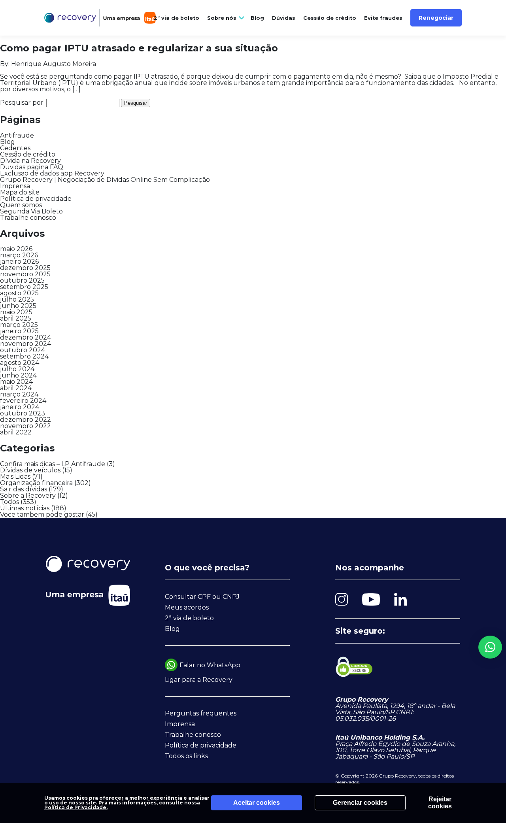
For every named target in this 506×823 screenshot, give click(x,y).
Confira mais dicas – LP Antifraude (52, 464)
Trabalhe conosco (28, 217)
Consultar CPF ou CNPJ (202, 596)
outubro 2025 (22, 280)
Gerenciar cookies (360, 802)
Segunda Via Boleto (31, 211)
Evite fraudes (383, 18)
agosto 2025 (19, 293)
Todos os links (186, 756)
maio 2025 (16, 312)
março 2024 (19, 394)
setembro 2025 (24, 287)
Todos (9, 502)
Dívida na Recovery (30, 160)
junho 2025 (18, 306)
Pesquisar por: (22, 102)
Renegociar (436, 17)
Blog (257, 18)
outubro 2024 (22, 350)
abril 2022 (16, 432)
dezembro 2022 (25, 419)
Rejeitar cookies (440, 803)
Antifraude (17, 135)
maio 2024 (16, 381)
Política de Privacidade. (76, 807)
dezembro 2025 (25, 268)
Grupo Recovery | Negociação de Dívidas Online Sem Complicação (105, 179)
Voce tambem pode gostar (42, 514)
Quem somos (21, 205)
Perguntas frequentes (200, 713)
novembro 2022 (25, 426)
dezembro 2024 (25, 337)
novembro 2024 (25, 343)
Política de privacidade (36, 198)
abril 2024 (16, 388)
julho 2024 (17, 369)
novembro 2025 (25, 274)
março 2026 (19, 255)
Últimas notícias (24, 508)
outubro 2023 (22, 413)
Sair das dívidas (23, 489)
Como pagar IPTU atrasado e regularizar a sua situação (140, 48)
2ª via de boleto (176, 18)
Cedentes (15, 148)
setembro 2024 (24, 356)
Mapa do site (20, 192)
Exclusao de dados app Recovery (52, 173)
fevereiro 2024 (23, 400)
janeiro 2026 (19, 261)
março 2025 (19, 324)
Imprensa (15, 186)
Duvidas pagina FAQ (31, 167)
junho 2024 (18, 375)
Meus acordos (187, 607)
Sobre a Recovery (28, 495)
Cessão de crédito (329, 18)
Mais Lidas (15, 476)
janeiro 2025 (19, 331)
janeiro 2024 (19, 407)
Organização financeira (36, 483)
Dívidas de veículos (30, 470)
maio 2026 (16, 249)
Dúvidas (283, 18)
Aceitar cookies (256, 802)
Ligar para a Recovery (198, 679)
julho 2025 (17, 299)
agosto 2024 (19, 362)
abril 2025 (15, 318)
